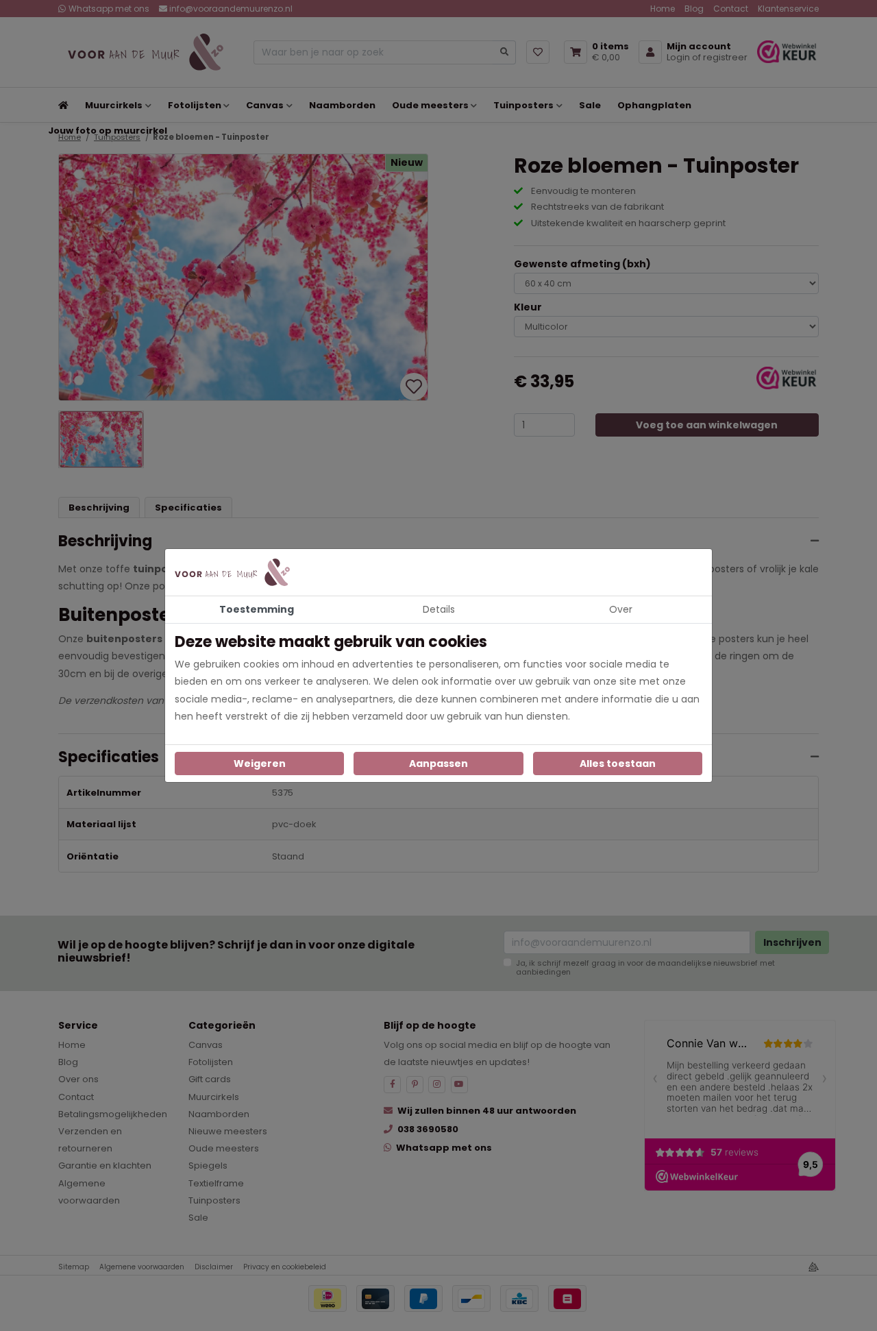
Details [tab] (439, 609)
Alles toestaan (618, 763)
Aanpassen (438, 763)
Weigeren (260, 763)
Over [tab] (620, 609)
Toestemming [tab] (256, 609)
